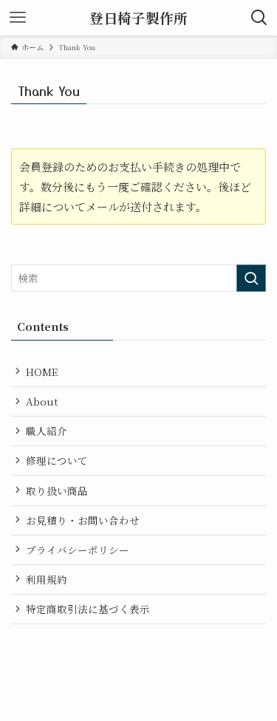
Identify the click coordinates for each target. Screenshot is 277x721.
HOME (42, 371)
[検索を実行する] (251, 278)
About (42, 401)
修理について (57, 460)
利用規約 (46, 579)
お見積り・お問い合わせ (83, 520)
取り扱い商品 (57, 490)
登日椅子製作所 (138, 18)
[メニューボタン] (17, 17)
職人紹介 (46, 430)
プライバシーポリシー (77, 549)
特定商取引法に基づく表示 (88, 608)
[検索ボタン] (259, 17)
